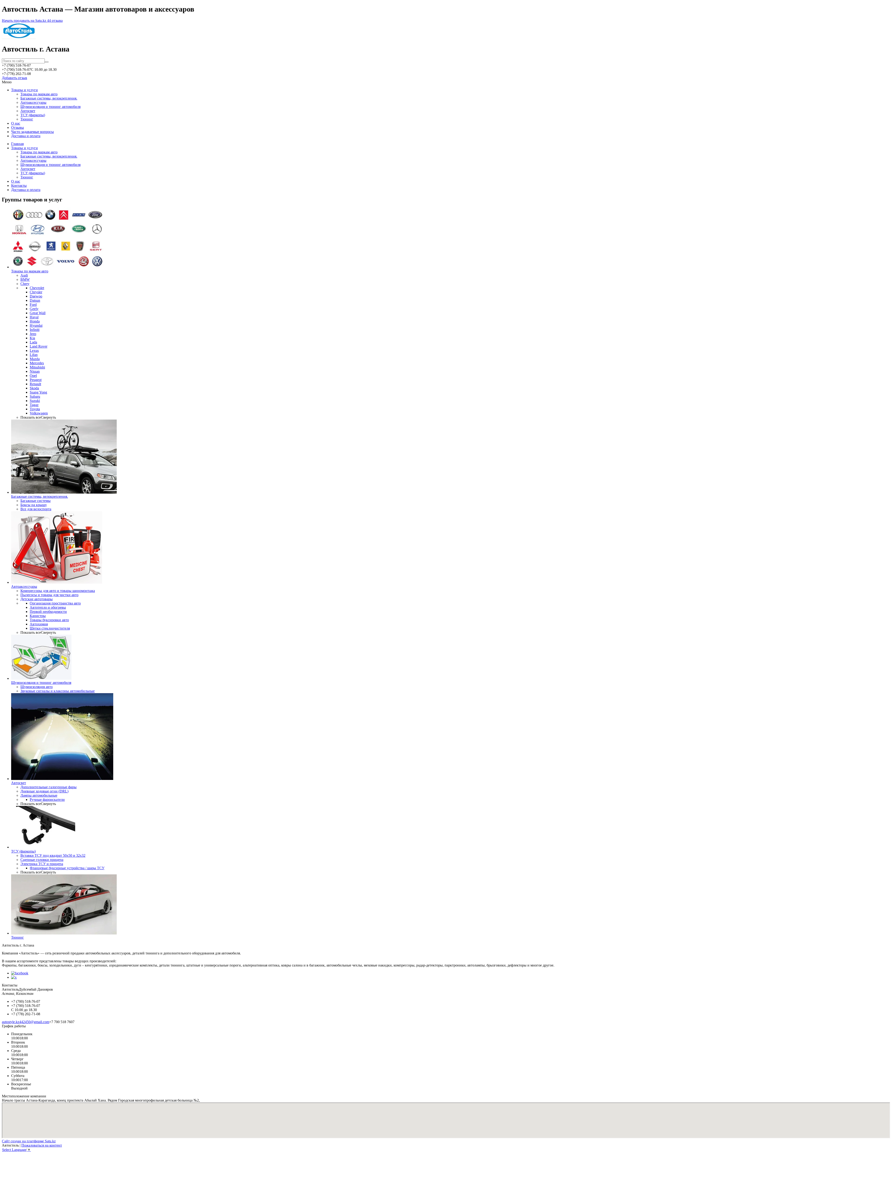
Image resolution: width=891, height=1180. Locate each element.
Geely (34, 309)
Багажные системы (35, 501)
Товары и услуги (24, 90)
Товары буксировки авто (49, 620)
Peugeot (36, 380)
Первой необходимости (48, 612)
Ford (33, 305)
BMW (25, 279)
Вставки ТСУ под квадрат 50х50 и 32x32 (52, 855)
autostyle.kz (10, 1022)
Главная (17, 144)
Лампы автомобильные (38, 795)
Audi (24, 275)
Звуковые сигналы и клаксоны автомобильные (57, 691)
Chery (24, 284)
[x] (14, 977)
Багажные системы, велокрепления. (48, 98)
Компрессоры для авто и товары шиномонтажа (57, 591)
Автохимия (39, 624)
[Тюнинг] (64, 933)
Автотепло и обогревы (48, 607)
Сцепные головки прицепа (41, 860)
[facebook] (19, 973)
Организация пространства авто (55, 603)
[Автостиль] (19, 38)
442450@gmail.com (34, 1022)
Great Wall (37, 313)
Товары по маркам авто (39, 94)
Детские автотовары (36, 599)
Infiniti (34, 330)
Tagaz (34, 405)
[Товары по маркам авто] (57, 267)
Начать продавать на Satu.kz (24, 21)
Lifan (34, 355)
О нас (15, 123)
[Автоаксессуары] (56, 582)
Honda (35, 321)
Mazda (35, 359)
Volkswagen (39, 413)
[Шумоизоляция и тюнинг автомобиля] (41, 678)
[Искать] (46, 62)
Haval (34, 317)
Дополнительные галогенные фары (48, 787)
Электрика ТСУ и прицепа (41, 864)
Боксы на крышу (33, 505)
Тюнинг (26, 119)
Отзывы (17, 127)
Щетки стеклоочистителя (50, 628)
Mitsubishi (37, 367)
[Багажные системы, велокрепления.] (64, 492)
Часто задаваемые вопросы (32, 132)
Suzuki (35, 401)
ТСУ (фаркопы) (32, 115)
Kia (32, 338)
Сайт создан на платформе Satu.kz (29, 1141)
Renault (35, 384)
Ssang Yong (38, 392)
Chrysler (36, 292)
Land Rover (38, 346)
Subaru (35, 396)
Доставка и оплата (25, 136)
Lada (33, 342)
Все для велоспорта (35, 509)
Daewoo (36, 296)
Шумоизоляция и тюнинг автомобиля (50, 107)
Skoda (34, 388)
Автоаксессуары (33, 102)
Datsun (35, 300)
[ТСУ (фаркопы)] (43, 847)
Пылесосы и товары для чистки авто (49, 595)
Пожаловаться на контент (41, 1145)
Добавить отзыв (14, 78)
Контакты (19, 186)
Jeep (33, 334)
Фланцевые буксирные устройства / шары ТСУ (67, 868)
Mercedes (37, 363)
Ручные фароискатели (47, 800)
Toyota (35, 409)
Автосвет (27, 111)
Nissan (35, 371)
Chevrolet (37, 288)
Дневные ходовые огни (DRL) (44, 791)
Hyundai (36, 325)
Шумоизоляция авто (36, 687)
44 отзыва (55, 21)
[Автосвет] (62, 779)
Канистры (38, 616)
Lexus (34, 350)
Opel (33, 376)
